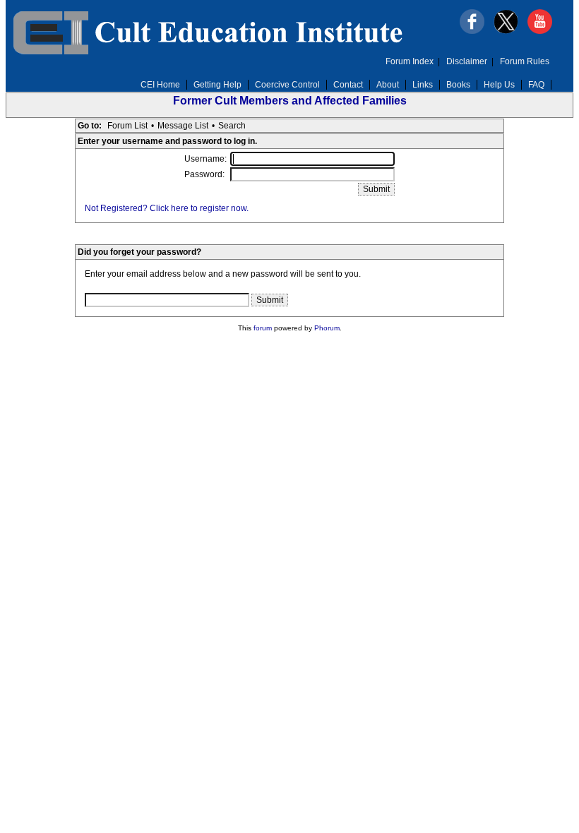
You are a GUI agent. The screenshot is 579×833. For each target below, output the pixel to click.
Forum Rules (524, 61)
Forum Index (410, 61)
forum (262, 328)
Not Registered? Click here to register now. (167, 208)
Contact (348, 85)
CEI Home (160, 85)
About (387, 85)
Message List (182, 126)
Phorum (327, 328)
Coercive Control (287, 85)
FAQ (536, 85)
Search (232, 126)
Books (458, 85)
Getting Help (217, 85)
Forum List (127, 126)
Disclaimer (466, 61)
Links (422, 85)
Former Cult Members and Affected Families (290, 101)
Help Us (499, 85)
